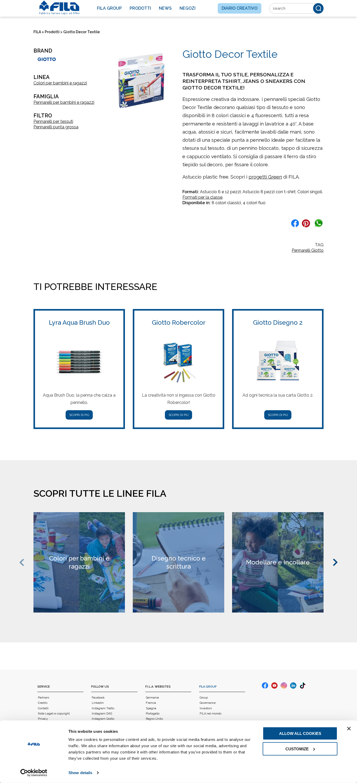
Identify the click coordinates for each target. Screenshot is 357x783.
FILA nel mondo (210, 713)
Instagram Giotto (103, 719)
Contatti (43, 708)
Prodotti (140, 8)
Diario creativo (239, 8)
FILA (37, 32)
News (165, 8)
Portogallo (152, 713)
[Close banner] (349, 728)
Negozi (187, 8)
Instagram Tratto (103, 708)
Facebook (98, 697)
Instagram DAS (102, 713)
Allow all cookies (300, 733)
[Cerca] (318, 8)
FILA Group (208, 686)
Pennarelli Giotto (308, 250)
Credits (42, 703)
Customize (297, 748)
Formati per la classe (202, 197)
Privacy (43, 719)
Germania (152, 697)
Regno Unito (154, 719)
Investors (206, 708)
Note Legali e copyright (54, 713)
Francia (151, 703)
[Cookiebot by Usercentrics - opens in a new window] (34, 773)
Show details (80, 772)
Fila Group (109, 8)
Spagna (151, 708)
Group (204, 697)
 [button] (22, 562)
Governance (208, 703)
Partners (43, 697)
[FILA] (59, 8)
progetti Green (265, 177)
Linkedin (98, 703)
